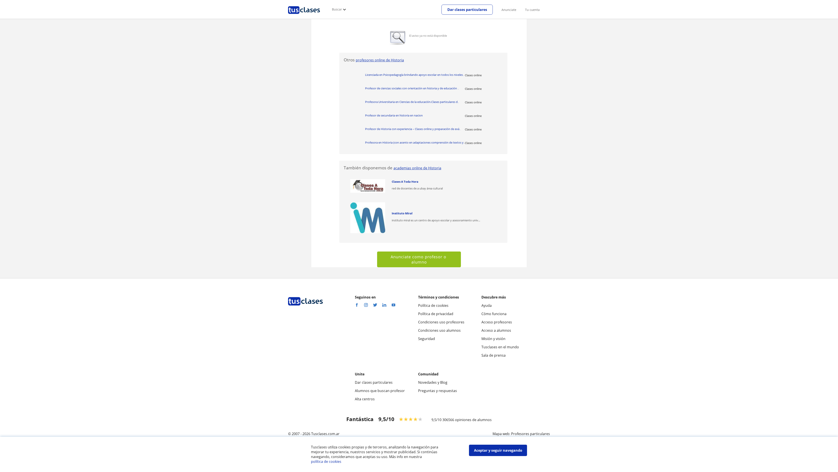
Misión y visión (493, 338)
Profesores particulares (530, 433)
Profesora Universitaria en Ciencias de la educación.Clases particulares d (412, 102)
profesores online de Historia (380, 60)
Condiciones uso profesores (441, 322)
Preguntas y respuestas (437, 390)
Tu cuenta (532, 10)
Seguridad (426, 338)
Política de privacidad (435, 313)
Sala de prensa (493, 355)
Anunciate (508, 10)
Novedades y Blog (432, 382)
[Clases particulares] (304, 15)
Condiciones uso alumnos (439, 330)
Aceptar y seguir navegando (498, 450)
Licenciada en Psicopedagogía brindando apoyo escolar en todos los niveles (414, 75)
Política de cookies (433, 305)
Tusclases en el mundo (500, 347)
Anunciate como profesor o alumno (419, 259)
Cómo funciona (494, 313)
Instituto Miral (402, 213)
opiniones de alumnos (473, 419)
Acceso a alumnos (496, 330)
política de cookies (326, 461)
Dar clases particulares (467, 9)
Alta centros (365, 399)
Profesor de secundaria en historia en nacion (394, 115)
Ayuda (486, 305)
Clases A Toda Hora (405, 182)
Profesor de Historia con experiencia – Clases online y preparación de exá (413, 129)
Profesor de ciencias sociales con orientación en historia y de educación (412, 88)
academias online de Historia (417, 168)
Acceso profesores (496, 322)
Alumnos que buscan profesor (380, 390)
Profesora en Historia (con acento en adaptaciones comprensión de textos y (415, 142)
